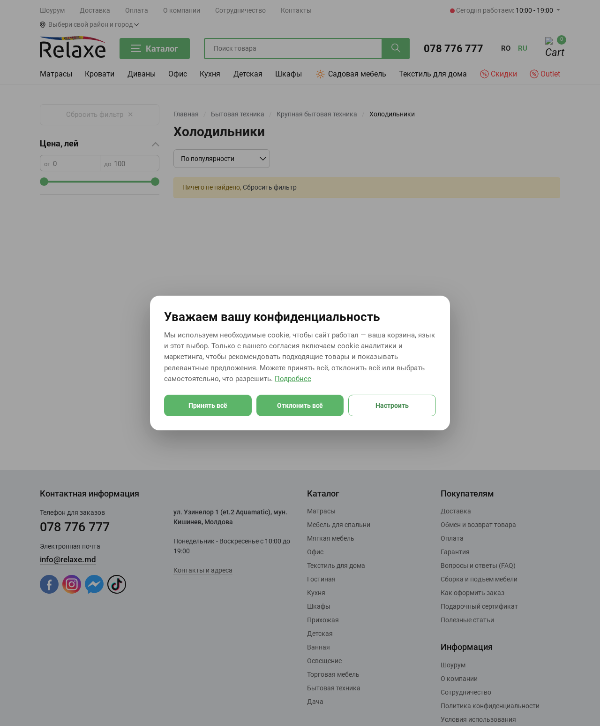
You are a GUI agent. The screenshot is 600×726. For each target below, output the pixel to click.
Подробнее (293, 378)
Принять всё (207, 405)
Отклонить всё (300, 405)
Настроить (392, 405)
